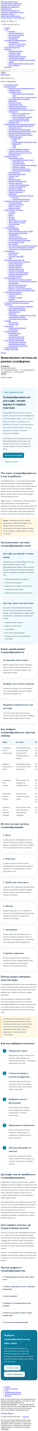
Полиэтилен (13, 254)
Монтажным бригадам (12, 47)
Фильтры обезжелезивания (17, 181)
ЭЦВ (14, 145)
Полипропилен (14, 253)
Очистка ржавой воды (16, 33)
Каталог (3, 353)
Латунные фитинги (15, 294)
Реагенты (15, 197)
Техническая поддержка (17, 58)
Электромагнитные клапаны (18, 319)
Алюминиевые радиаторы (17, 342)
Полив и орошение (11, 331)
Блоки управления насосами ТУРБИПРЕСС (18, 234)
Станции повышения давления (19, 120)
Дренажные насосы (15, 92)
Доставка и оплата (15, 53)
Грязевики (12, 296)
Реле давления (13, 244)
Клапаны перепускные (16, 269)
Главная (7, 28)
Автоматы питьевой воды (17, 187)
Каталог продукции (11, 1388)
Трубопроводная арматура (13, 292)
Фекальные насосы (15, 128)
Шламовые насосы (15, 154)
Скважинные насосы (16, 104)
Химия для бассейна (11, 349)
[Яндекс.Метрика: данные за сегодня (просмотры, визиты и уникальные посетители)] (7, 1413)
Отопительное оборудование (14, 340)
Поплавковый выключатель (18, 238)
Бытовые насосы (10, 86)
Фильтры (12, 226)
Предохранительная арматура (14, 260)
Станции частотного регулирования (21, 306)
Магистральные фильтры (17, 190)
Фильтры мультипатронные (21, 170)
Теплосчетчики (14, 324)
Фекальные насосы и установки (19, 99)
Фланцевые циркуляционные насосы (21, 126)
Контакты (8, 67)
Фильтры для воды (11, 156)
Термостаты (12, 313)
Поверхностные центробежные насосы (22, 88)
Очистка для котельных (16, 46)
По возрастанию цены (10, 370)
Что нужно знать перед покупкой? (16, 1322)
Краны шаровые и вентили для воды (21, 301)
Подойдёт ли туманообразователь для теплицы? (17, 1304)
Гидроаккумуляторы (15, 203)
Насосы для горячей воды (21, 113)
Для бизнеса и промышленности (15, 40)
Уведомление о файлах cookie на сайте (21, 63)
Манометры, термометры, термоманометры (17, 311)
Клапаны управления (16, 192)
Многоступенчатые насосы (18, 106)
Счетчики (8, 321)
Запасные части (14, 122)
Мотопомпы (13, 101)
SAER (14, 140)
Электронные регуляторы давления (20, 249)
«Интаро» (26, 1416)
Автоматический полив (16, 337)
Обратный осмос (18, 162)
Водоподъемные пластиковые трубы (24, 142)
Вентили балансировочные (18, 285)
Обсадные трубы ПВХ (16, 256)
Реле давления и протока (17, 308)
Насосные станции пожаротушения (20, 135)
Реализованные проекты (13, 1392)
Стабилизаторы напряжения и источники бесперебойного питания (22, 316)
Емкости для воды (15, 206)
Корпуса (11, 178)
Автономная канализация (17, 328)
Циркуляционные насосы (20, 119)
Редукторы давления (15, 276)
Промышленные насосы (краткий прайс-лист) (20, 124)
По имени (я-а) (18, 372)
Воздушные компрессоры (17, 174)
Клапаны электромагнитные (18, 274)
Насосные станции (15, 103)
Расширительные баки (16, 204)
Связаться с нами (12, 1368)
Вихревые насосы (14, 90)
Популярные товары (11, 85)
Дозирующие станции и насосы (23, 160)
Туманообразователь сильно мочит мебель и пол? (18, 1278)
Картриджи (12, 194)
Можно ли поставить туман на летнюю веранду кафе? (17, 1314)
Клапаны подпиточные (16, 271)
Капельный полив (15, 333)
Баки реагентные (14, 172)
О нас (6, 29)
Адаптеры (12, 212)
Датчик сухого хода (15, 237)
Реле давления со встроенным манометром (23, 246)
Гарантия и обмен (14, 55)
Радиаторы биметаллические (18, 346)
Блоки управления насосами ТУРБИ (21, 231)
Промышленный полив (16, 339)
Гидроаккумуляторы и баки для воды (17, 201)
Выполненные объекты (16, 35)
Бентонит (12, 213)
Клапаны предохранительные (18, 272)
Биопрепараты (13, 330)
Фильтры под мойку (15, 188)
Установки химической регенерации (24, 165)
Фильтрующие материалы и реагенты (21, 196)
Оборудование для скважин (14, 210)
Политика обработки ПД (13, 1394)
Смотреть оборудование (14, 1374)
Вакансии (12, 31)
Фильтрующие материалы (21, 199)
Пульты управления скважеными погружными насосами (20, 241)
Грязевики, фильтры (15, 265)
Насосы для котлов (18, 115)
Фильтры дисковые (18, 167)
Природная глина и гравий (18, 221)
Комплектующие (14, 208)
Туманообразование (11, 347)
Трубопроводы (10, 251)
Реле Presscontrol (14, 229)
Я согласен (5, 1429)
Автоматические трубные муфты (20, 129)
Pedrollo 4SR (16, 138)
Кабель (11, 215)
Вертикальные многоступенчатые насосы (22, 131)
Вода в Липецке (14, 65)
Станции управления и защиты (19, 151)
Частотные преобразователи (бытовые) (21, 247)
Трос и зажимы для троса (17, 222)
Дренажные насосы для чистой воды (24, 97)
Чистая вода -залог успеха (17, 44)
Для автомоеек (13, 42)
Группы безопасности (16, 263)
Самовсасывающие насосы (18, 108)
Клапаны (12, 299)
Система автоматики (12, 228)
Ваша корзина (5, 75)
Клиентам (8, 49)
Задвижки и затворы (15, 297)
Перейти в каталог (11, 462)
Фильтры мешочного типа (21, 169)
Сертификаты (13, 38)
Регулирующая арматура (13, 278)
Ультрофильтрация (18, 163)
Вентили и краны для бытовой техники (22, 290)
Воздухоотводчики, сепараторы (19, 262)
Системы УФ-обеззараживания (19, 185)
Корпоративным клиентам (17, 56)
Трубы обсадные (14, 224)
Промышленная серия (16, 158)
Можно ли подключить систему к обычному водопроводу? (19, 1288)
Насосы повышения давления (22, 117)
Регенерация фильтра (16, 51)
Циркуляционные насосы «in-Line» (20, 153)
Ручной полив (13, 335)
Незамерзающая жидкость (17, 344)
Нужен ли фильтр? (10, 1296)
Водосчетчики (13, 322)
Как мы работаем (14, 37)
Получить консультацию (13, 455)
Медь (10, 258)
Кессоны (11, 217)
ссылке (27, 1427)
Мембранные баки (15, 179)
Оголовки (12, 219)
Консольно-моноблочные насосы (20, 133)
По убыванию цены (27, 370)
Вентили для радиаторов (17, 287)
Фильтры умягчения (15, 183)
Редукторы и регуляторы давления (20, 280)
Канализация (9, 326)
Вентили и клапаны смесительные (20, 288)
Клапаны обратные (15, 267)
